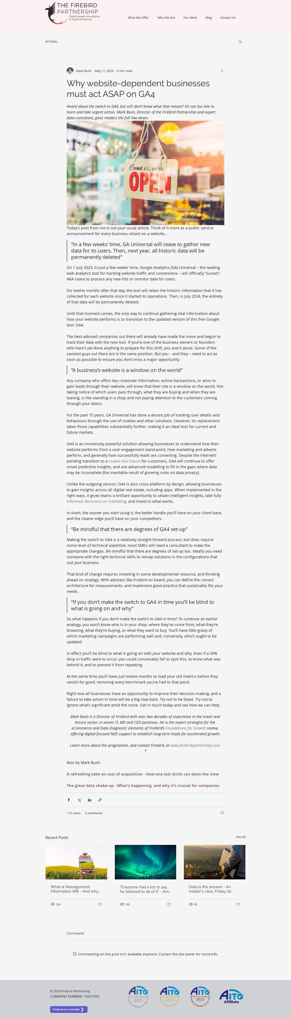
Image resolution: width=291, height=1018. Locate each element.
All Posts (51, 41)
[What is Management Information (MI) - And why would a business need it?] (76, 862)
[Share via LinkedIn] (90, 800)
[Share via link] (100, 800)
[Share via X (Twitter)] (79, 800)
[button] (138, 17)
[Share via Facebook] (69, 800)
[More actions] (221, 70)
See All (241, 837)
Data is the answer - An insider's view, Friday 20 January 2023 (210, 888)
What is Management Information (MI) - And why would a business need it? (74, 888)
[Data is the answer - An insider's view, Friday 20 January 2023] (214, 862)
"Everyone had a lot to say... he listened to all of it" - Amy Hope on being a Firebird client (145, 889)
